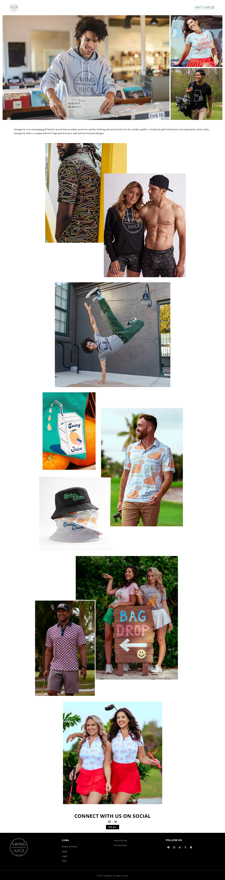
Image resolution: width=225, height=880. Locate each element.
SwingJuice (108, 876)
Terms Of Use (120, 840)
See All (113, 827)
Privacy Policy (120, 845)
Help (64, 860)
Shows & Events (69, 846)
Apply (198, 7)
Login (64, 856)
